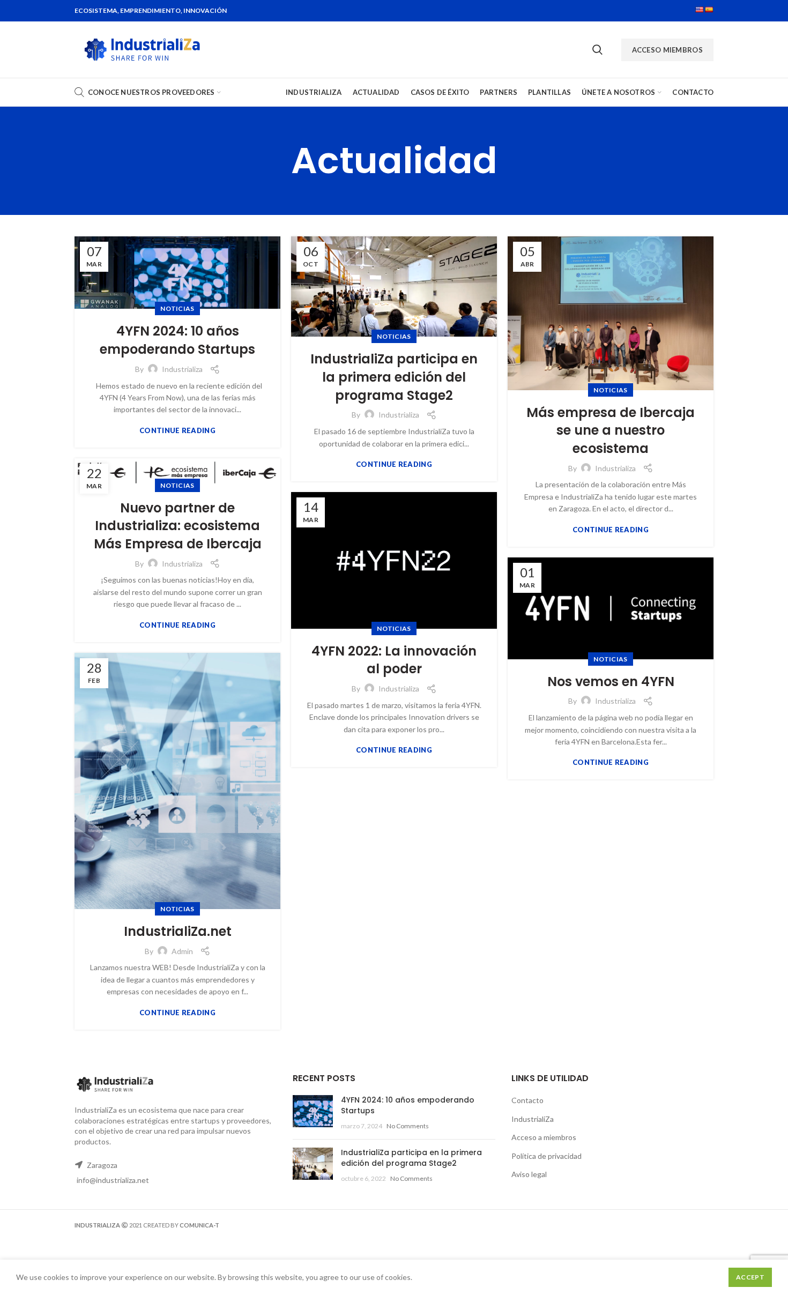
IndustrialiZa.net (178, 931)
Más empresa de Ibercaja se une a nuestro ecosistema (610, 430)
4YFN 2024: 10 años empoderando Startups (177, 340)
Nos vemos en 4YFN (610, 681)
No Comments (407, 1126)
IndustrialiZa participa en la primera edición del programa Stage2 (394, 377)
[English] (699, 9)
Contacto (527, 1100)
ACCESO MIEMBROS (667, 50)
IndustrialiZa (532, 1118)
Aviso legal (529, 1174)
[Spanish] (709, 9)
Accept (750, 1277)
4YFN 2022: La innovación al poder (394, 660)
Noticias (177, 308)
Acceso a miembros (543, 1137)
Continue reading (177, 430)
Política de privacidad (546, 1155)
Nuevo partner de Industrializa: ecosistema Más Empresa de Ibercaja (178, 526)
